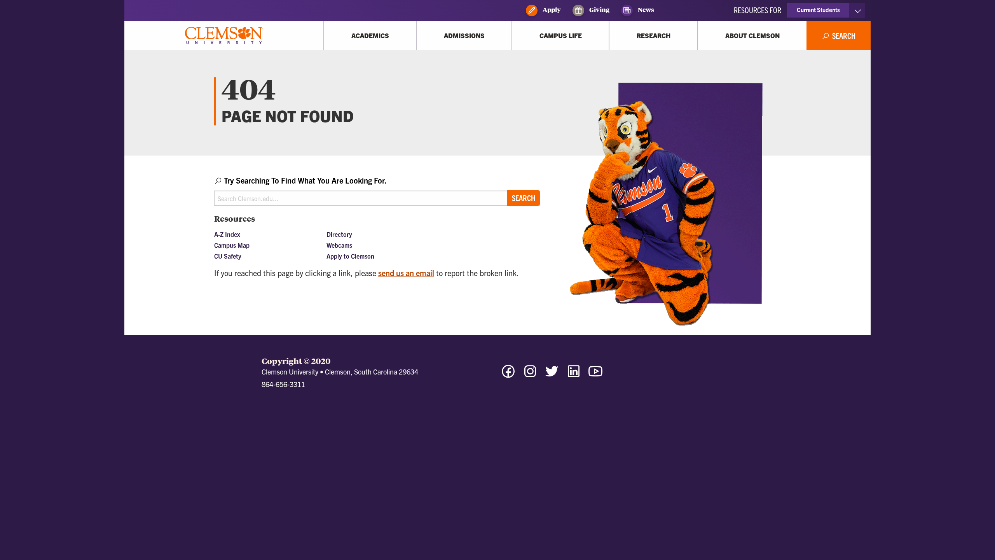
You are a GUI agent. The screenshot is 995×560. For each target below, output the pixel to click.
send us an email (406, 273)
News (645, 9)
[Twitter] (551, 374)
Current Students (818, 9)
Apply (551, 9)
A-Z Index (227, 234)
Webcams (339, 245)
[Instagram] (530, 374)
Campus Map (232, 245)
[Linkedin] (573, 374)
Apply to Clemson (350, 256)
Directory (339, 234)
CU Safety (227, 256)
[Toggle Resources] (857, 10)
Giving (598, 9)
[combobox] (377, 190)
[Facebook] (508, 374)
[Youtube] (595, 374)
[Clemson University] (224, 35)
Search (523, 198)
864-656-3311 (283, 384)
